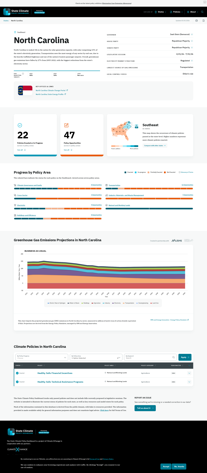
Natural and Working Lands (119, 205)
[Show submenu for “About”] (197, 12)
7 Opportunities (188, 195)
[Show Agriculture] (96, 303)
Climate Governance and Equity (29, 185)
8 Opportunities (96, 185)
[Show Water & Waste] (73, 303)
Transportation (114, 185)
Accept (166, 466)
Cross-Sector (22, 195)
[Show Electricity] (116, 303)
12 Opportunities (187, 185)
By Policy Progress (23, 356)
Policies (176, 12)
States (161, 12)
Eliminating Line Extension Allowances (116, 3)
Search (202, 12)
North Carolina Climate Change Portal (51, 90)
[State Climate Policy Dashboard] (24, 12)
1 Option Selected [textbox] (79, 358)
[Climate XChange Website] (38, 450)
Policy (40, 365)
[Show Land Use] (154, 303)
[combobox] (42, 357)
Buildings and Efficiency (26, 215)
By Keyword (129, 356)
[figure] (103, 281)
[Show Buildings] (85, 303)
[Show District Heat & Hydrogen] (56, 303)
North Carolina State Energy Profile (50, 94)
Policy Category (147, 365)
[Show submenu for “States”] (165, 12)
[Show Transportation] (128, 303)
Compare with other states (153, 146)
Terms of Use (94, 459)
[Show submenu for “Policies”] (182, 12)
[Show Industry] (106, 303)
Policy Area (109, 365)
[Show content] (189, 365)
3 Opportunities (96, 195)
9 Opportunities (96, 205)
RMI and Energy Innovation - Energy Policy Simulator (169, 320)
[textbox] (41, 358)
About (193, 12)
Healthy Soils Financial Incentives (55, 373)
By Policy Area (76, 356)
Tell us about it (143, 408)
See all (20, 150)
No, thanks (179, 466)
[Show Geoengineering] (142, 303)
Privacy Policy (108, 459)
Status (18, 365)
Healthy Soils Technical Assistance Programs (60, 381)
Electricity (21, 205)
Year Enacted (176, 365)
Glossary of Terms (187, 172)
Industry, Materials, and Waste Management (126, 195)
